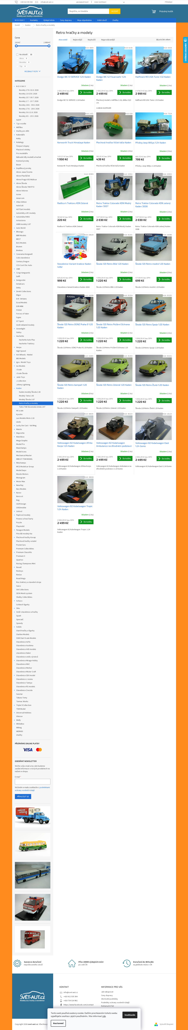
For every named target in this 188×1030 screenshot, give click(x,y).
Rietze (19, 574)
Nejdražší (92, 39)
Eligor (18, 295)
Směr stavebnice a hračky (27, 612)
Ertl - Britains (21, 298)
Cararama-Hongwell (24, 254)
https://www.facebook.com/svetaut (79, 1004)
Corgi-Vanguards (23, 272)
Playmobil (20, 526)
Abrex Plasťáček (23, 175)
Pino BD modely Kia (24, 533)
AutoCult (19, 205)
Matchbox (20, 436)
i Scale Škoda (21, 373)
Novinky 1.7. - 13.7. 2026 (28, 101)
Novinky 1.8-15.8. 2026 (28, 93)
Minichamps (21, 463)
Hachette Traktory (26, 343)
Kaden (19, 388)
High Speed (21, 351)
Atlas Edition (21, 202)
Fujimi (18, 317)
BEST (18, 239)
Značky (19, 735)
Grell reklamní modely (25, 325)
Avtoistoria (20, 220)
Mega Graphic (22, 440)
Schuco (19, 601)
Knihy (18, 138)
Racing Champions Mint (25, 563)
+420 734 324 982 (71, 1000)
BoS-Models (21, 243)
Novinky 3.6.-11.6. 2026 (28, 112)
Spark (18, 615)
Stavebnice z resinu (24, 679)
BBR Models (21, 235)
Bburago (19, 231)
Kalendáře (20, 134)
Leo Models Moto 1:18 (25, 418)
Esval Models (21, 302)
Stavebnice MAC (23, 664)
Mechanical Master (24, 455)
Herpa (18, 347)
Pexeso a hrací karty (24, 518)
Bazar (18, 164)
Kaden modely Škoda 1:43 (29, 392)
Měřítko (19, 127)
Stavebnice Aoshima (24, 645)
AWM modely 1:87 (23, 224)
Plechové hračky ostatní (26, 541)
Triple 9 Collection (23, 705)
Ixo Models (20, 366)
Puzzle (19, 522)
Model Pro (20, 444)
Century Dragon (22, 261)
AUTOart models (23, 209)
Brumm (19, 246)
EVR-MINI (19, 306)
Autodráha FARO (23, 217)
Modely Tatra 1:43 (26, 395)
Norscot (19, 496)
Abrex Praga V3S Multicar (26, 179)
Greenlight (20, 328)
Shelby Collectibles (24, 597)
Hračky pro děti (22, 131)
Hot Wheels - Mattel (24, 354)
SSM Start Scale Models (26, 638)
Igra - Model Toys (23, 362)
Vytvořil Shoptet (166, 1024)
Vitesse (19, 716)
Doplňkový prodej (23, 168)
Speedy (19, 623)
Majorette (20, 433)
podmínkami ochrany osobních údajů (32, 789)
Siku (18, 608)
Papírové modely (23, 515)
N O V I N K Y (21, 86)
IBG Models (21, 358)
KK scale (19, 410)
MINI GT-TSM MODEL (24, 459)
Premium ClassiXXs (24, 552)
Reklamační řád (107, 1006)
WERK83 (19, 731)
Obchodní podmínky (109, 999)
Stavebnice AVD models (26, 649)
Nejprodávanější (108, 39)
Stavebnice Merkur (24, 668)
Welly (18, 720)
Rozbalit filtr (31, 71)
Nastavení (58, 1023)
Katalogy (20, 142)
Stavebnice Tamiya (24, 682)
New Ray (19, 485)
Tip (22, 66)
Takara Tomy (21, 697)
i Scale (19, 369)
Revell (18, 567)
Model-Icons (21, 451)
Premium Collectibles (25, 548)
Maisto (19, 429)
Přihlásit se (23, 796)
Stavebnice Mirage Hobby (27, 660)
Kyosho (19, 414)
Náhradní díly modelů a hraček (28, 157)
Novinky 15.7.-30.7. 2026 (28, 97)
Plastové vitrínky (23, 149)
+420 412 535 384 (71, 996)
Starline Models (22, 634)
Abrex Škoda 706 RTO (25, 187)
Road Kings (21, 578)
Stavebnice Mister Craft (26, 671)
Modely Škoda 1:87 (27, 399)
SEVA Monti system (24, 593)
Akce (23, 58)
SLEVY (18, 120)
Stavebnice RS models (25, 686)
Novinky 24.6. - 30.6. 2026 (29, 105)
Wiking (19, 727)
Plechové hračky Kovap (26, 537)
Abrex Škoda (21, 183)
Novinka (24, 62)
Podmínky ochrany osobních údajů (115, 1002)
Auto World (20, 228)
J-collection (21, 381)
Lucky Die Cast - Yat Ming (26, 425)
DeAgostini (20, 280)
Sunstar (19, 694)
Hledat (114, 11)
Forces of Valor (22, 313)
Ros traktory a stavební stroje (28, 582)
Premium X (20, 556)
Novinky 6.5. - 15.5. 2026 (28, 116)
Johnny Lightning (23, 384)
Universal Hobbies (23, 712)
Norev (18, 492)
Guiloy (18, 332)
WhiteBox (20, 724)
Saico (18, 586)
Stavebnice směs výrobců (27, 656)
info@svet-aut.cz (71, 992)
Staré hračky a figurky (25, 630)
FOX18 (19, 310)
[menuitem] (19, 20)
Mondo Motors (22, 474)
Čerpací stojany (22, 146)
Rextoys (19, 571)
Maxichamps (21, 448)
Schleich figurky (23, 604)
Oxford (19, 511)
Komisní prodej (22, 161)
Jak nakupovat (82, 2)
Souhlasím (130, 1015)
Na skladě (25, 54)
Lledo (18, 422)
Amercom (20, 198)
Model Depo (21, 470)
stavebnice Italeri (23, 653)
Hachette (20, 336)
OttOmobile (21, 507)
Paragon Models (23, 530)
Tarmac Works (22, 701)
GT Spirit (20, 321)
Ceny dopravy (100, 2)
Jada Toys (20, 377)
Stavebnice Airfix (23, 642)
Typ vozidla (21, 123)
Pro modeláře (22, 153)
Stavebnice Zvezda (24, 690)
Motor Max (20, 481)
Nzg (17, 500)
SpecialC (20, 619)
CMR (18, 269)
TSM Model (20, 709)
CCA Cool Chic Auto (24, 265)
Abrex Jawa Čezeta (24, 172)
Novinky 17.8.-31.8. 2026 (28, 90)
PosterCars (21, 545)
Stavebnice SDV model (25, 675)
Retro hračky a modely (28, 403)
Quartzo (19, 559)
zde (104, 1016)
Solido (19, 627)
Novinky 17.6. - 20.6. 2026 (29, 108)
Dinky (18, 287)
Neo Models (21, 489)
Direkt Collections (23, 291)
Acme (18, 194)
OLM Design (21, 504)
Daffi (18, 276)
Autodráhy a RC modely (26, 213)
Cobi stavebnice (23, 257)
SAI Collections (22, 589)
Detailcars (20, 284)
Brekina (19, 250)
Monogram (20, 477)
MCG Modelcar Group (25, 466)
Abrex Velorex (22, 190)
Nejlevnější (77, 39)
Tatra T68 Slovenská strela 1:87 (32, 407)
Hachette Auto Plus (27, 340)
